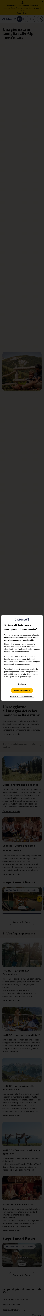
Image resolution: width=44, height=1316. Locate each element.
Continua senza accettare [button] (22, 696)
